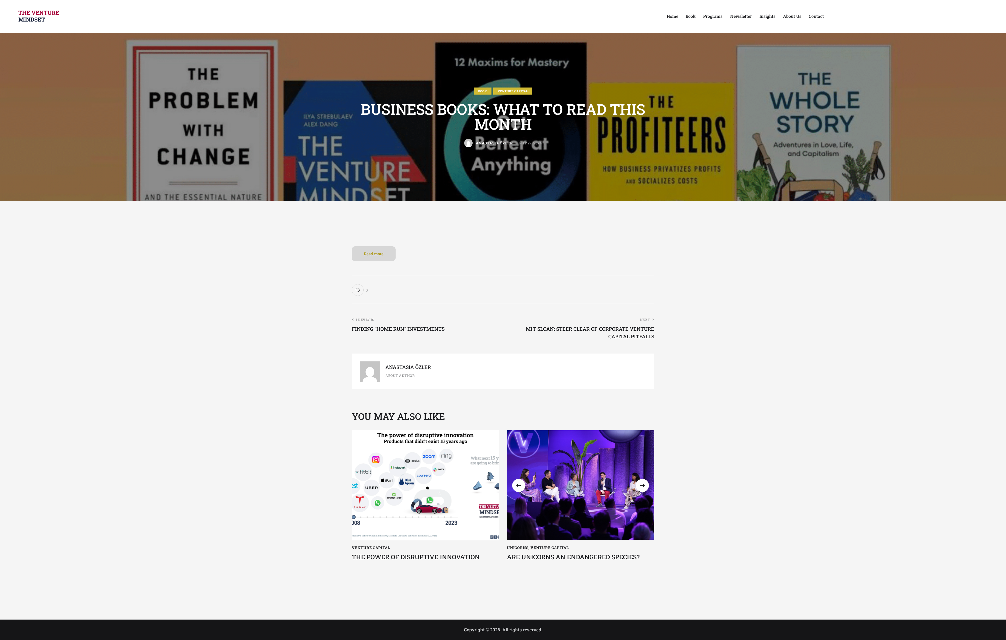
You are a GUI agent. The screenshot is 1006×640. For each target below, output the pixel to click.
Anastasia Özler (408, 367)
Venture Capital (513, 91)
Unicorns (517, 547)
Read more (374, 253)
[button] (518, 485)
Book (482, 91)
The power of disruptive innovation (416, 557)
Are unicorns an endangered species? (573, 557)
